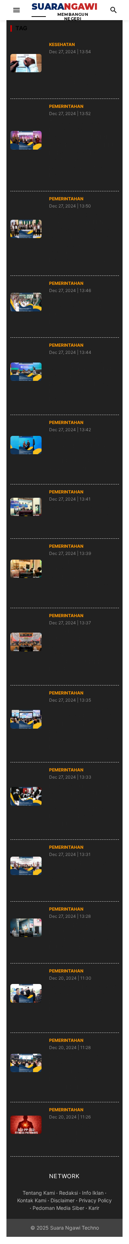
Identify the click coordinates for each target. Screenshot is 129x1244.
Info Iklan (93, 1193)
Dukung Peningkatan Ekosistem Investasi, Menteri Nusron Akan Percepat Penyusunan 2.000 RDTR (78, 1071)
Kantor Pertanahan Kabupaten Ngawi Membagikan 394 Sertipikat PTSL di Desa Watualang (80, 577)
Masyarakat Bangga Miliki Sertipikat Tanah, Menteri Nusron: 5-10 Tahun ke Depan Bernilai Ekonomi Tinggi (83, 1002)
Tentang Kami (39, 1193)
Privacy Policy (95, 1200)
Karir (94, 1208)
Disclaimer (63, 1200)
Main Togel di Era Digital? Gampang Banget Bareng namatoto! (82, 515)
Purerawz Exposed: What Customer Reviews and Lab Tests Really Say (81, 1133)
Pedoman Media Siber (58, 1208)
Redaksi (68, 1193)
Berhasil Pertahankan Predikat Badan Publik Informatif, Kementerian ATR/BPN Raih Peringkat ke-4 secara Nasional (81, 453)
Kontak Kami (31, 1200)
